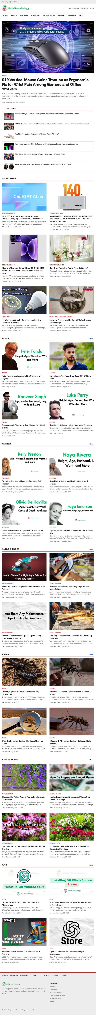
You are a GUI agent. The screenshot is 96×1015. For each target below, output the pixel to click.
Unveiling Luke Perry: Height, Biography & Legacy (71, 425)
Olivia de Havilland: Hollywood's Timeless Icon (22, 530)
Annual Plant (7, 794)
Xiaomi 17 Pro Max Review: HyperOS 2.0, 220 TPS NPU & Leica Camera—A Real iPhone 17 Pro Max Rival (23, 270)
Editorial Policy (56, 992)
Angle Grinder (8, 583)
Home (5, 16)
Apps (4, 899)
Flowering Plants (57, 265)
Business (24, 16)
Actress (5, 478)
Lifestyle (72, 16)
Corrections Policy (57, 995)
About (52, 987)
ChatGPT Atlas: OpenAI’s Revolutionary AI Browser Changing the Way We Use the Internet (23, 217)
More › (92, 339)
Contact (53, 990)
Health (61, 16)
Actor (4, 373)
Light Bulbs (6, 317)
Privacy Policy (55, 998)
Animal (5, 689)
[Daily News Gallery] (15, 8)
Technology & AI (8, 213)
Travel (82, 16)
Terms (52, 1001)
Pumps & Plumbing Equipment (61, 317)
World (14, 16)
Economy (35, 16)
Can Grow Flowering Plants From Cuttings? (69, 268)
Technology (49, 16)
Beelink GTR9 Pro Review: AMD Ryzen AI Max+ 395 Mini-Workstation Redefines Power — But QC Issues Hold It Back (71, 219)
